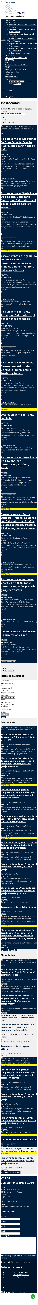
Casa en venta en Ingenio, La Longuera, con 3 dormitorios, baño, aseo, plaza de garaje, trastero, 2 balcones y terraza (19, 263)
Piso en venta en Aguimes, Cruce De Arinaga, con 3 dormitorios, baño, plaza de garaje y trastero (18, 584)
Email (3, 1231)
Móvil (4, 1226)
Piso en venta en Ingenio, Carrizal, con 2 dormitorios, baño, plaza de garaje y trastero (18, 1161)
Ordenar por (6, 111)
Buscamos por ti (11, 76)
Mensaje (5, 1236)
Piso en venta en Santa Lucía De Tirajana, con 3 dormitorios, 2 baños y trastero (19, 463)
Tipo (3, 685)
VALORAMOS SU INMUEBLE (16, 58)
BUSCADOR (9, 55)
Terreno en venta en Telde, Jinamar (18, 907)
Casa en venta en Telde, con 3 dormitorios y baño (18, 633)
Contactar (5, 1258)
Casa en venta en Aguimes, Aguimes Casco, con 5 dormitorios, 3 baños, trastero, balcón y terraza (19, 819)
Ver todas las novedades (10, 1172)
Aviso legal (21, 1277)
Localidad (4, 695)
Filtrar (3, 717)
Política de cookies (12, 72)
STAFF (7, 67)
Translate (17, 84)
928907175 (5, 30)
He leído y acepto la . (19, 1255)
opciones (5, 715)
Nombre (5, 1221)
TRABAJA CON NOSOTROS (15, 69)
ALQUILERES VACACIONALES (16, 65)
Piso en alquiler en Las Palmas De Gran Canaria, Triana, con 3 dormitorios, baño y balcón (17, 1027)
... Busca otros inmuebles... (19, 53)
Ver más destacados (9, 950)
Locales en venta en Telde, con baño (19, 1139)
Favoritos (8, 74)
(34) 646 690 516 (7, 1197)
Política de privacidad (27, 1255)
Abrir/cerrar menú (8, 2)
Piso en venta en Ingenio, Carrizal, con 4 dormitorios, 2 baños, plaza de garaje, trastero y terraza (18, 368)
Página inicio (10, 20)
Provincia (4, 690)
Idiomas (8, 79)
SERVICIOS (9, 62)
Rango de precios (8, 704)
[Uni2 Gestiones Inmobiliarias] (14, 18)
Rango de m (6, 709)
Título (3, 1216)
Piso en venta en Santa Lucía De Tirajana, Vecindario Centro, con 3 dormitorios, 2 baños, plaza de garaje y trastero (19, 200)
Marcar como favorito (8, 178)
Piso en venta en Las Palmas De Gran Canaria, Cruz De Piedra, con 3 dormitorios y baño (18, 144)
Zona (3, 700)
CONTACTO (9, 60)
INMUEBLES (10, 22)
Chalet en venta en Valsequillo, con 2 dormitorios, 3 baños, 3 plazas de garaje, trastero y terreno (18, 891)
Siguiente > (9, 122)
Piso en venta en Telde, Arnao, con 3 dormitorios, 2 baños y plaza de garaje (18, 315)
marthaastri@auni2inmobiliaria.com (15, 1206)
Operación (5, 681)
